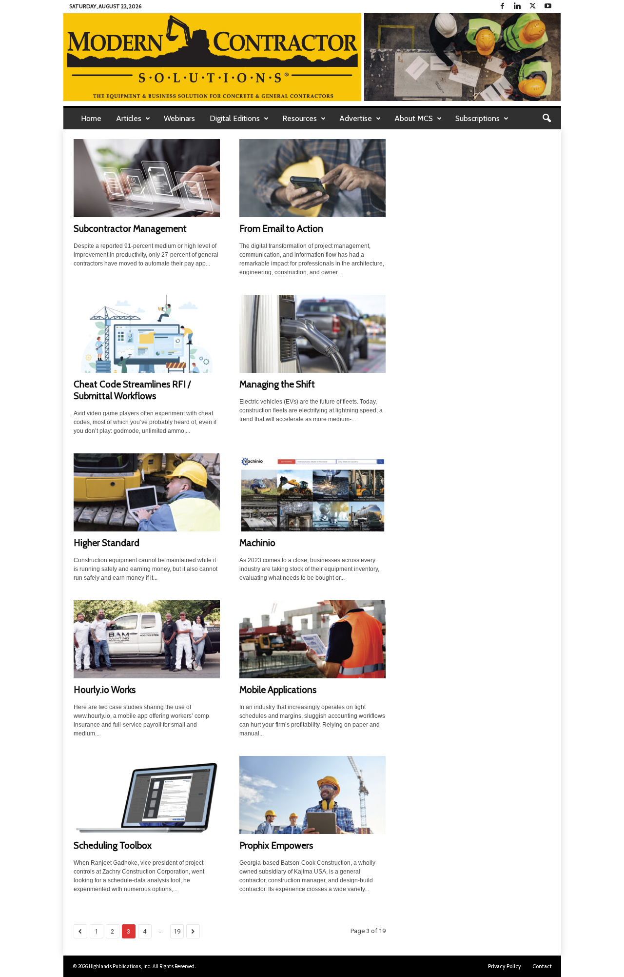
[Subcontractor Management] (147, 178)
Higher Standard (106, 543)
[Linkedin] (518, 6)
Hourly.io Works (105, 689)
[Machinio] (312, 492)
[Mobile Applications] (312, 639)
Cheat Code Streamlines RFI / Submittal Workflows (132, 390)
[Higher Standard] (147, 492)
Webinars (179, 118)
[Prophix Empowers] (312, 795)
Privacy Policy (504, 966)
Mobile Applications (277, 689)
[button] (546, 118)
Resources (299, 118)
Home (91, 118)
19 (177, 931)
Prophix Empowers (276, 845)
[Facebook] (502, 6)
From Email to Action (281, 228)
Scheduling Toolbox (113, 845)
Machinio (257, 543)
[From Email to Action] (312, 178)
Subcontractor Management (130, 228)
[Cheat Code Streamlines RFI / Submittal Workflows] (147, 334)
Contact (542, 966)
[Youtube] (548, 6)
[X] (533, 6)
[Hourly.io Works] (147, 639)
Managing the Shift (277, 384)
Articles (128, 118)
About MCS (413, 118)
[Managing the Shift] (312, 334)
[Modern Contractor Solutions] (312, 57)
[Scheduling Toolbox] (147, 795)
